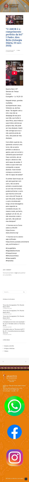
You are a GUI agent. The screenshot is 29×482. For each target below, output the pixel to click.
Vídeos (18, 50)
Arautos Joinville (10, 51)
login (16, 273)
